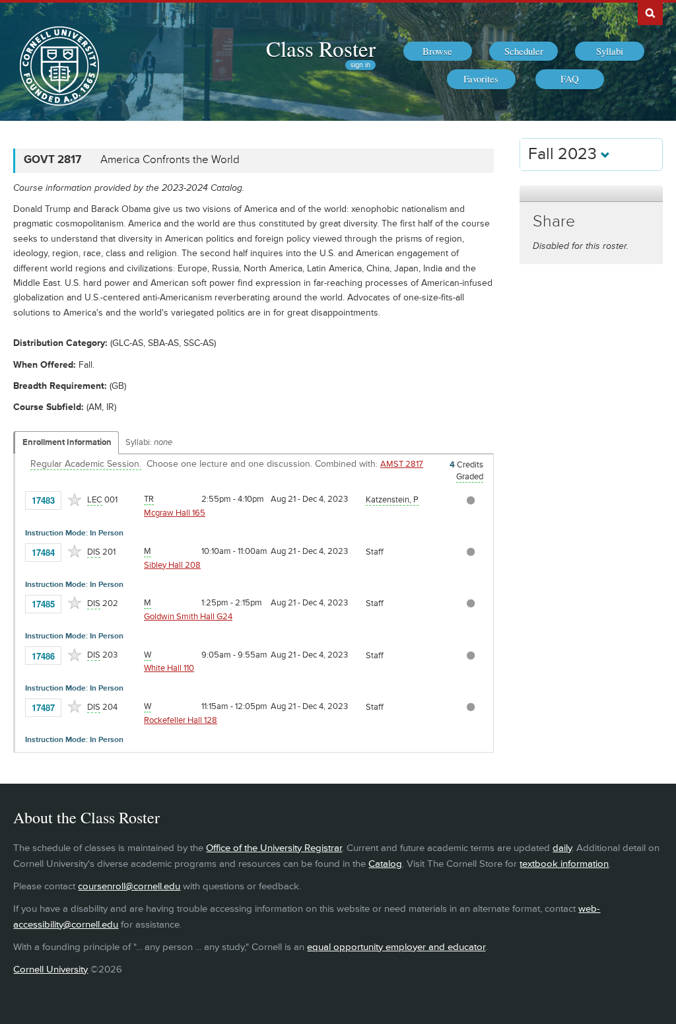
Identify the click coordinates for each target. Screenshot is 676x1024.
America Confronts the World (170, 159)
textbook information (564, 864)
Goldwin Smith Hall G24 (188, 616)
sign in (360, 65)
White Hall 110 (169, 668)
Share (554, 221)
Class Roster (321, 48)
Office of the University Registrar (274, 848)
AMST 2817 (401, 464)
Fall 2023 (564, 154)
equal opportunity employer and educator (396, 947)
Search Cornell (650, 12)
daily (562, 848)
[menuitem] (437, 51)
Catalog (385, 864)
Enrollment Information (67, 442)
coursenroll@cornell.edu (129, 886)
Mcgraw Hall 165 (174, 513)
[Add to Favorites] (74, 500)
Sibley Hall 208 (172, 565)
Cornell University (50, 969)
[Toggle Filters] (591, 194)
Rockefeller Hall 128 (180, 720)
